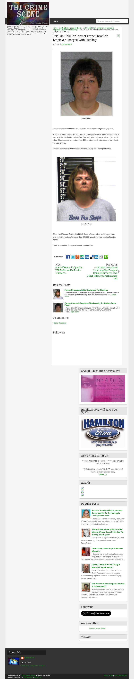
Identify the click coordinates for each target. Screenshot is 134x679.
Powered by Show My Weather (97, 628)
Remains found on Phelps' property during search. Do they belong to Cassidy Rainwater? (107, 513)
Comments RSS (120, 675)
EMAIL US (103, 474)
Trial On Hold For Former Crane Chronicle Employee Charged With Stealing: (80, 38)
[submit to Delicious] (92, 257)
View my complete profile (33, 666)
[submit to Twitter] (73, 257)
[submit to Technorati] (106, 257)
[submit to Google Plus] (77, 257)
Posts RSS (108, 675)
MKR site (37, 677)
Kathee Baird (66, 44)
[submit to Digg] (87, 257)
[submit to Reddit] (101, 257)
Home (55, 21)
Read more (74, 312)
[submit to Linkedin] (96, 257)
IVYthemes (28, 677)
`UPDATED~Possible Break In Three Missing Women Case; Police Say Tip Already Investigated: (107, 532)
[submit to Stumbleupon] (82, 257)
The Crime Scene (28, 675)
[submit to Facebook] (68, 257)
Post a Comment (59, 323)
